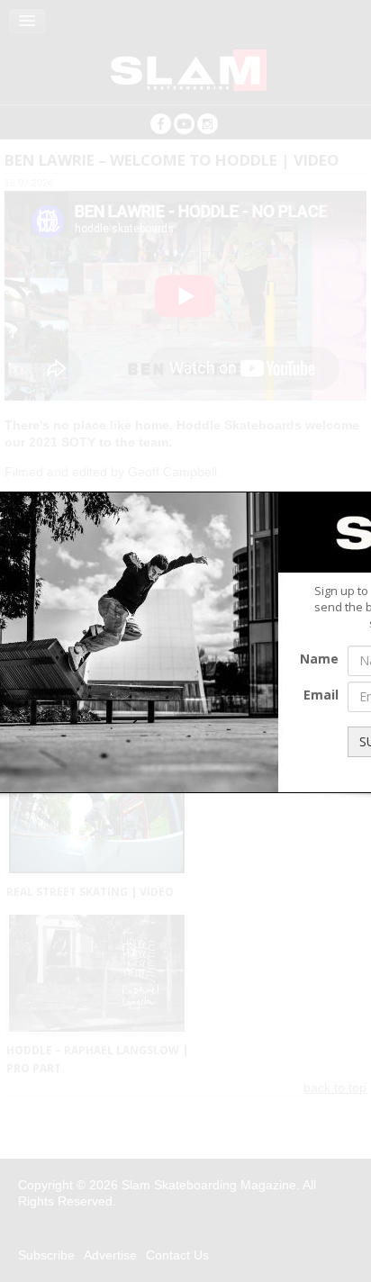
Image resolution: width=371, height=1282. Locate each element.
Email (321, 694)
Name (319, 658)
